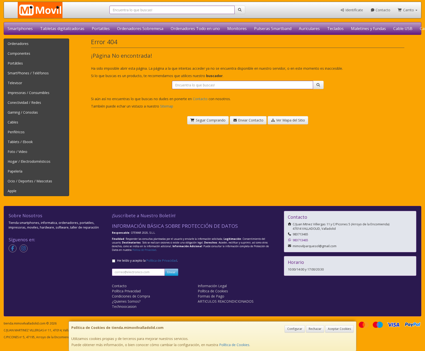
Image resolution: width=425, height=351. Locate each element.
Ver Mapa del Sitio (290, 120)
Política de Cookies (234, 344)
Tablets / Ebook (20, 141)
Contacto (382, 10)
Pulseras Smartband (272, 28)
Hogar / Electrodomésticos (29, 161)
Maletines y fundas (368, 28)
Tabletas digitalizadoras (62, 28)
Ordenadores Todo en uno (195, 28)
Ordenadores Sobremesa (140, 28)
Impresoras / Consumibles (28, 92)
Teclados (335, 28)
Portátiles (15, 63)
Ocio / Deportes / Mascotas (30, 181)
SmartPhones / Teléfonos (28, 73)
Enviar (171, 272)
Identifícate (353, 10)
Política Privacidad (126, 291)
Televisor (15, 83)
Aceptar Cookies (339, 329)
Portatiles (101, 28)
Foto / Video (17, 151)
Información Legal (212, 286)
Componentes (19, 53)
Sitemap (166, 106)
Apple (12, 191)
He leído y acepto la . (147, 260)
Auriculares (309, 28)
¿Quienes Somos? (126, 301)
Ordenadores (18, 43)
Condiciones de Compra (131, 296)
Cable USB (402, 28)
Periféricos (16, 132)
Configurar (294, 329)
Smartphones (20, 28)
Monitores (237, 28)
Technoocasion (124, 306)
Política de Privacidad (144, 250)
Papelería (15, 171)
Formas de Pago (211, 296)
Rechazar (315, 329)
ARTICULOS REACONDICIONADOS (226, 301)
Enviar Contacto (250, 120)
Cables (13, 122)
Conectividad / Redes (24, 102)
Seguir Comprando (210, 120)
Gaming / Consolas (23, 112)
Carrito (408, 10)
